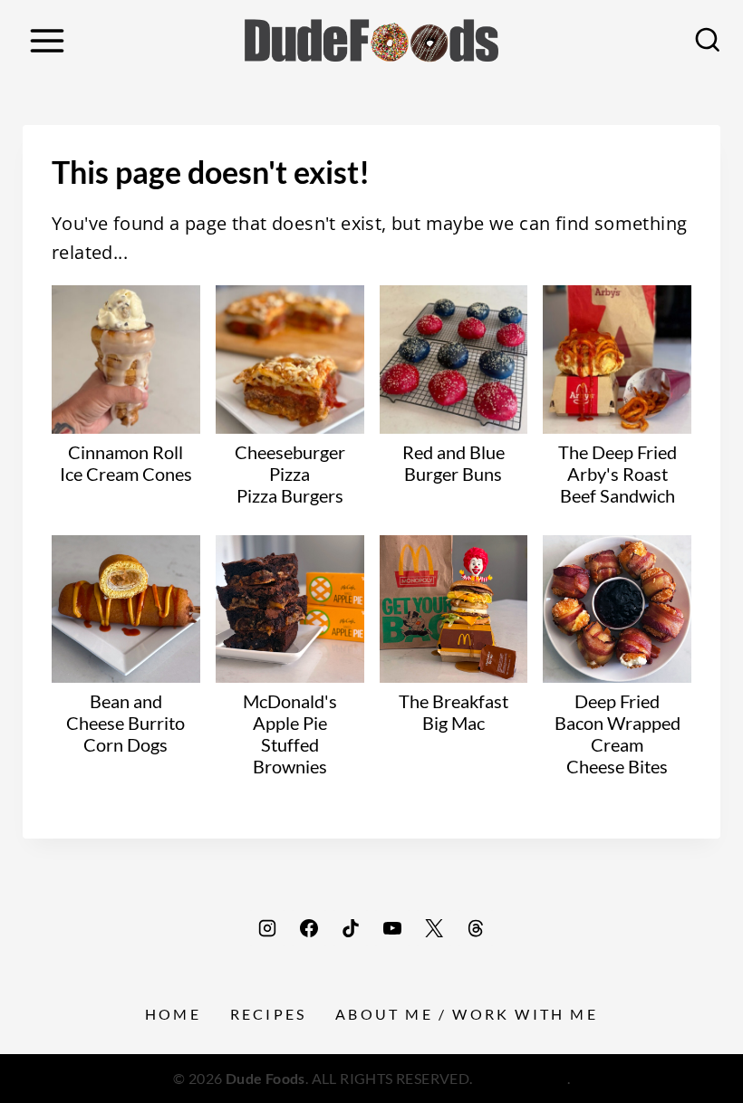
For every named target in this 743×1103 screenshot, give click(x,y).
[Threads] (476, 928)
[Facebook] (309, 928)
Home (173, 1013)
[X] (434, 928)
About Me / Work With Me (466, 1013)
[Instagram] (267, 928)
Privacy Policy (521, 1078)
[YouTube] (392, 928)
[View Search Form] (707, 40)
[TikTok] (351, 928)
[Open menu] (47, 40)
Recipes (268, 1013)
